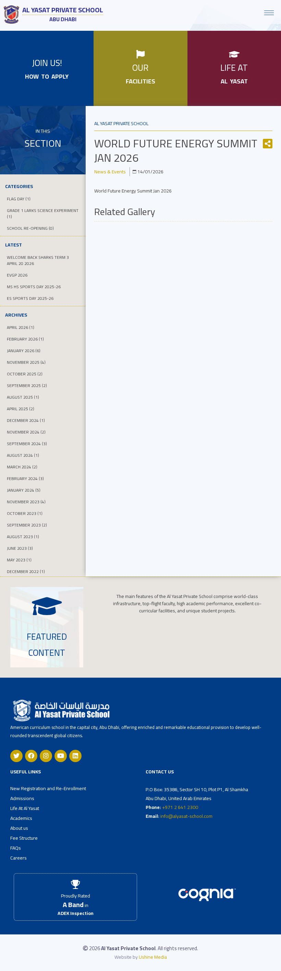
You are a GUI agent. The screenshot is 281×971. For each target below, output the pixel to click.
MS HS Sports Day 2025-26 (34, 287)
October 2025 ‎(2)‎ (24, 374)
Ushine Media (153, 957)
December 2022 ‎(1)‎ (26, 571)
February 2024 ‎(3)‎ (25, 478)
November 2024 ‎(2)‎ (26, 432)
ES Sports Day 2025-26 (30, 298)
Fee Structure (24, 838)
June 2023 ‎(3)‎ (20, 548)
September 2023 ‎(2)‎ (27, 525)
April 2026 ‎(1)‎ (20, 327)
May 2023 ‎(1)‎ (19, 560)
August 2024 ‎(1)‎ (23, 455)
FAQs (15, 847)
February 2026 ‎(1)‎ (25, 339)
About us (19, 828)
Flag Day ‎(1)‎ (18, 199)
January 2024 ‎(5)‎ (23, 490)
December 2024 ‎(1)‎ (26, 420)
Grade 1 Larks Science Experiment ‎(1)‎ (42, 214)
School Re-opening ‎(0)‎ (30, 228)
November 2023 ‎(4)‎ (26, 502)
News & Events (110, 171)
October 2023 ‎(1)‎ (24, 513)
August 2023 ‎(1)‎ (23, 537)
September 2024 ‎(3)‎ (27, 444)
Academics (21, 818)
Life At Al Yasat (24, 808)
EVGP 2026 (17, 275)
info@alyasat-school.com (186, 816)
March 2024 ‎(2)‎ (22, 467)
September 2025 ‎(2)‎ (27, 385)
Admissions (22, 798)
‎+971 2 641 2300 (180, 807)
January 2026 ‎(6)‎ (23, 351)
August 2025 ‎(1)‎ (23, 397)
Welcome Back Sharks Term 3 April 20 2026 (38, 260)
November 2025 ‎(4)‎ (26, 362)
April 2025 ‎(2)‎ (20, 409)
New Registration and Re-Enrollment (48, 788)
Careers (18, 857)
